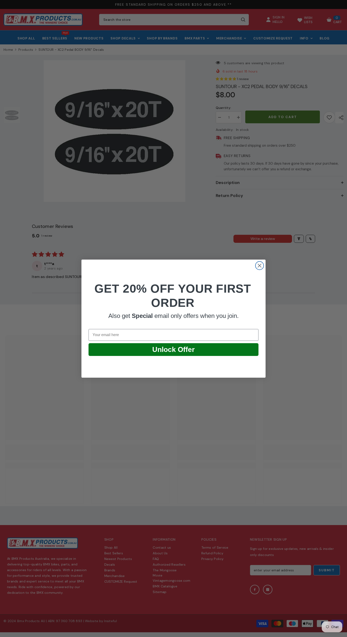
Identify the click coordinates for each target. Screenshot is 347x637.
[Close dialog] (259, 265)
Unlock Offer (173, 349)
